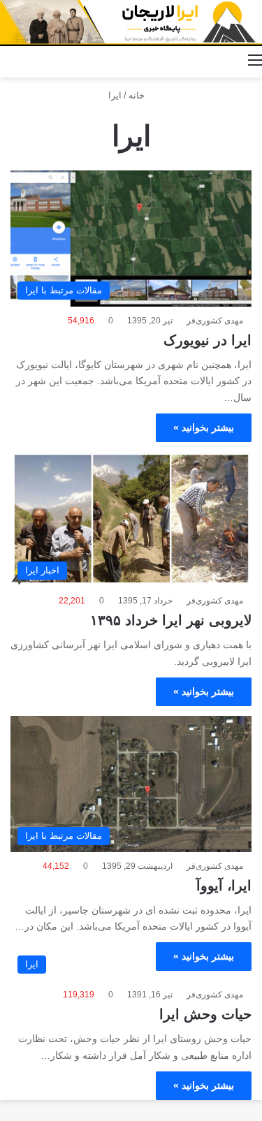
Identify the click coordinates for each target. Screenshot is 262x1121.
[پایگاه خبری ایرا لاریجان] (131, 23)
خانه (138, 95)
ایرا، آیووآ (224, 885)
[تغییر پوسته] (31, 60)
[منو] (255, 60)
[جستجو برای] (7, 60)
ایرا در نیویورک (207, 340)
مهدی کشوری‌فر (215, 320)
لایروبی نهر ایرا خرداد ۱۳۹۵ (171, 620)
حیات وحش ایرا (205, 1014)
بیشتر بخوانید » (203, 427)
